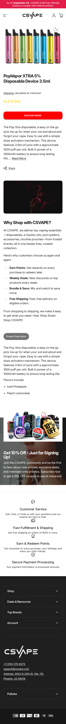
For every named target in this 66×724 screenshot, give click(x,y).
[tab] (16, 336)
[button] (12, 101)
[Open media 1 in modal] (56, 28)
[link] (24, 673)
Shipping (9, 93)
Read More (19, 158)
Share (11, 168)
